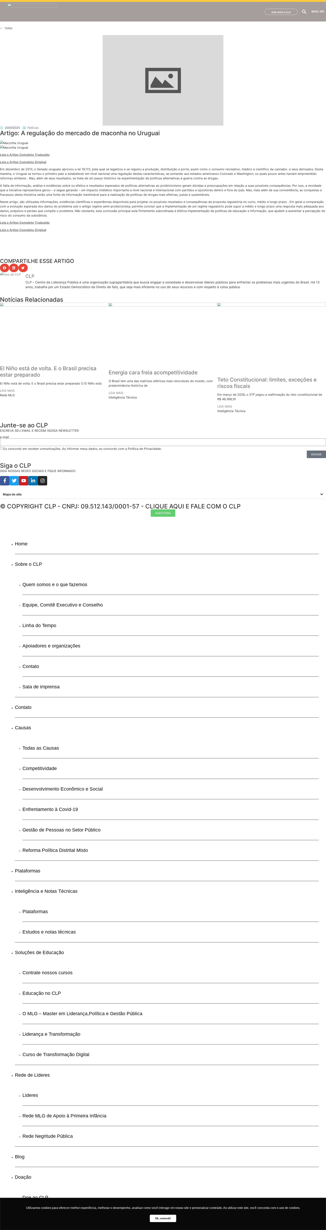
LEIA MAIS (7, 390)
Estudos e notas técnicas (49, 931)
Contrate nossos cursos (47, 972)
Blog (20, 1156)
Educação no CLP (41, 993)
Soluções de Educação (39, 952)
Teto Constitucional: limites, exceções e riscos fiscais (267, 382)
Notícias (33, 127)
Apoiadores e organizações (51, 645)
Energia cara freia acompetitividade (153, 372)
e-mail (4, 436)
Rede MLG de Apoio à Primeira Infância (64, 1115)
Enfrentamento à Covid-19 (50, 809)
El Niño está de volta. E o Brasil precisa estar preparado (48, 371)
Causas (23, 727)
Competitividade (39, 768)
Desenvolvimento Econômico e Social (62, 789)
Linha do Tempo (39, 625)
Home (21, 543)
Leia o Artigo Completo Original (23, 162)
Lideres (30, 1095)
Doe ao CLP (35, 1197)
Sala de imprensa (41, 686)
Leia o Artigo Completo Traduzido (25, 155)
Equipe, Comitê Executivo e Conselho (62, 604)
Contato (30, 666)
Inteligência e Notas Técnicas (46, 891)
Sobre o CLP (28, 564)
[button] (304, 12)
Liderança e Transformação (51, 1034)
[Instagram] (42, 480)
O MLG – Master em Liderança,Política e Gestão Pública (82, 1013)
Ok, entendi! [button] (163, 1218)
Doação (23, 1177)
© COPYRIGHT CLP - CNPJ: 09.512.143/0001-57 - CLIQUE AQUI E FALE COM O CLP (120, 506)
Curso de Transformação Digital (55, 1054)
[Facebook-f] (4, 480)
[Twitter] (14, 480)
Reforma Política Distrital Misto (55, 850)
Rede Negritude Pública (47, 1136)
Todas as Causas (40, 748)
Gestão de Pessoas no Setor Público (61, 829)
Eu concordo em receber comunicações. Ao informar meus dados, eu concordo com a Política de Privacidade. (82, 449)
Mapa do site (12, 494)
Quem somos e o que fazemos (54, 584)
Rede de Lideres (32, 1075)
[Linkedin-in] (33, 480)
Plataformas (27, 870)
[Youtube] (23, 480)
